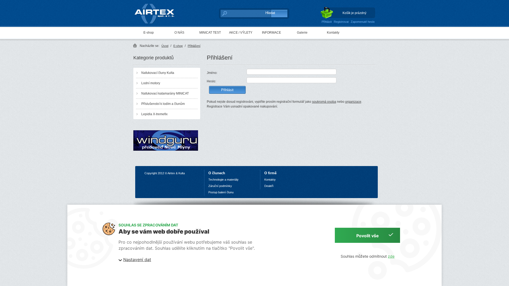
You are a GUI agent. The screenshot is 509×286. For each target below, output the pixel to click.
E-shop (148, 32)
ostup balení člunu (222, 192)
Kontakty (333, 32)
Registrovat (341, 21)
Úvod (164, 45)
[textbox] (240, 13)
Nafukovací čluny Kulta (157, 73)
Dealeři (268, 185)
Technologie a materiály (223, 179)
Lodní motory (150, 83)
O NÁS (179, 32)
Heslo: (211, 81)
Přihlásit (327, 21)
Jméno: (212, 73)
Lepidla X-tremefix (154, 114)
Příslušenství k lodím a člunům (163, 104)
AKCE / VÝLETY (240, 32)
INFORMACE (271, 32)
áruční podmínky (221, 185)
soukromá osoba (324, 102)
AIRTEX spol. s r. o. (158, 4)
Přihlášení (194, 45)
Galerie (302, 32)
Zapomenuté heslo (363, 21)
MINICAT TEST (210, 32)
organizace (353, 102)
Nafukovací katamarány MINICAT (165, 93)
